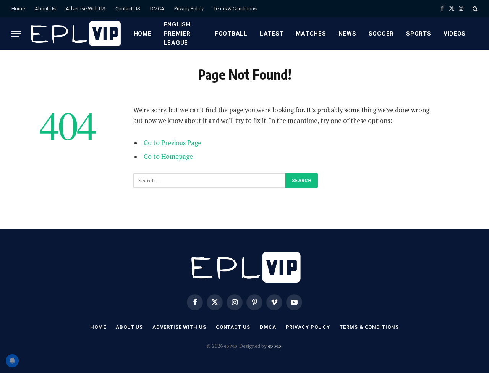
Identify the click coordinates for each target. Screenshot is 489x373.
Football (231, 33)
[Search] (474, 8)
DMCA (157, 8)
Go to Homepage (168, 156)
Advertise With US (85, 8)
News (347, 33)
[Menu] (16, 33)
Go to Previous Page (172, 143)
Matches (311, 33)
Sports (418, 33)
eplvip (274, 345)
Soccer (381, 33)
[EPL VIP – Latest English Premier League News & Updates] (74, 33)
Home (18, 8)
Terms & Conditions (235, 8)
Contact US (127, 8)
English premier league (177, 33)
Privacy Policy (189, 8)
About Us (45, 8)
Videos (455, 33)
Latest (272, 33)
